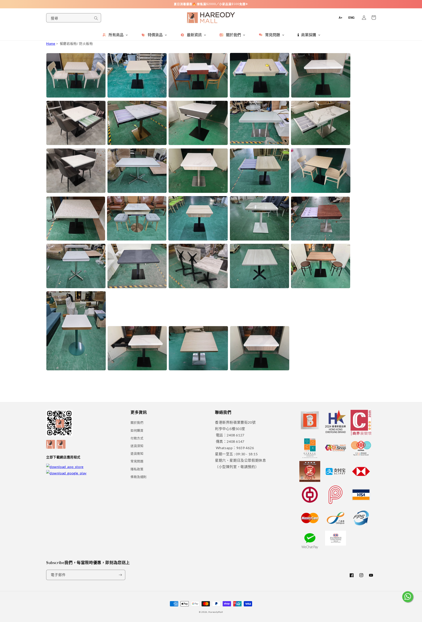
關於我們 (137, 422)
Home (50, 43)
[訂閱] (120, 575)
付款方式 (137, 438)
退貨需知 (137, 453)
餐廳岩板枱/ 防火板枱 (76, 43)
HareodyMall (215, 612)
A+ (340, 17)
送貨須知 (137, 446)
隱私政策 (137, 469)
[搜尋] (96, 18)
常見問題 (137, 461)
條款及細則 (139, 477)
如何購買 (137, 430)
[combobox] (73, 17)
